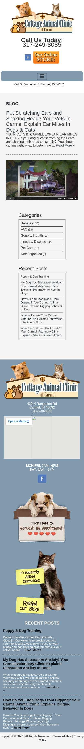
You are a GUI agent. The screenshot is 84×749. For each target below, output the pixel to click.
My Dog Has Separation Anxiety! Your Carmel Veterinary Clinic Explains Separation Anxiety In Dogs (41, 288)
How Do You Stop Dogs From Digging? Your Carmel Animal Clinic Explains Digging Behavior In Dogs (41, 304)
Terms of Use (62, 736)
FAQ (24, 229)
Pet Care (27, 248)
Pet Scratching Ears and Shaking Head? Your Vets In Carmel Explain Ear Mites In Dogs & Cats (38, 121)
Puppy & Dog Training (35, 276)
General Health (32, 235)
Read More (65, 145)
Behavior (27, 223)
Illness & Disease (33, 241)
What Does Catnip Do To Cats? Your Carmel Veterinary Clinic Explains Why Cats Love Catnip (41, 331)
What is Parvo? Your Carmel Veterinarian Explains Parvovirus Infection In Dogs (41, 318)
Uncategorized (31, 254)
